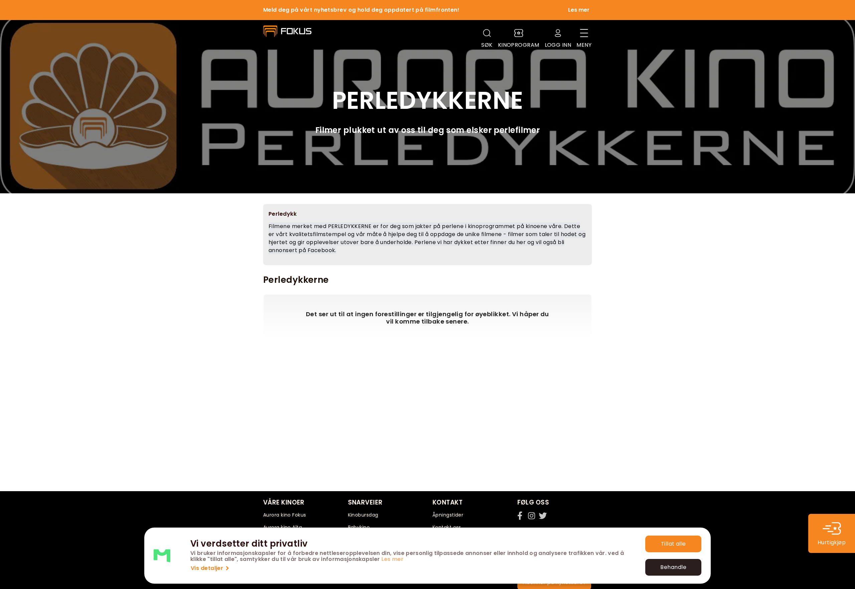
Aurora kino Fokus (284, 515)
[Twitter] (543, 516)
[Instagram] (532, 516)
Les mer (392, 559)
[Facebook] (521, 516)
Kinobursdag (363, 515)
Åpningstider (448, 515)
